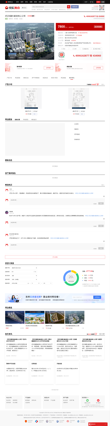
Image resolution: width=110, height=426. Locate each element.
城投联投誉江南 (62, 9)
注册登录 (65, 402)
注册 (103, 2)
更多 (102, 84)
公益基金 (50, 2)
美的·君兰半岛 (40, 9)
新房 (22, 2)
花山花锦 (34, 9)
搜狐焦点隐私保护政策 (82, 300)
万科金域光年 (47, 9)
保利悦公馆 (69, 9)
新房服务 (27, 400)
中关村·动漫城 (54, 9)
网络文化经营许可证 (82, 417)
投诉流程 (8, 402)
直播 (31, 2)
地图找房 (74, 6)
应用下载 (72, 400)
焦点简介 (8, 400)
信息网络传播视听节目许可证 (70, 417)
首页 (17, 2)
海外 (44, 2)
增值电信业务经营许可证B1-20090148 (32, 417)
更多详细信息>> (97, 43)
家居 (35, 2)
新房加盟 (46, 400)
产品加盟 (53, 400)
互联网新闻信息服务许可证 (57, 417)
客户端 (91, 2)
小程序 (85, 2)
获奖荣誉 (15, 400)
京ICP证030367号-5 (45, 417)
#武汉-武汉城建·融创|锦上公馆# (84, 193)
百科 (40, 2)
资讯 (26, 2)
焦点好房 (65, 400)
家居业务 (34, 400)
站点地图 (15, 402)
